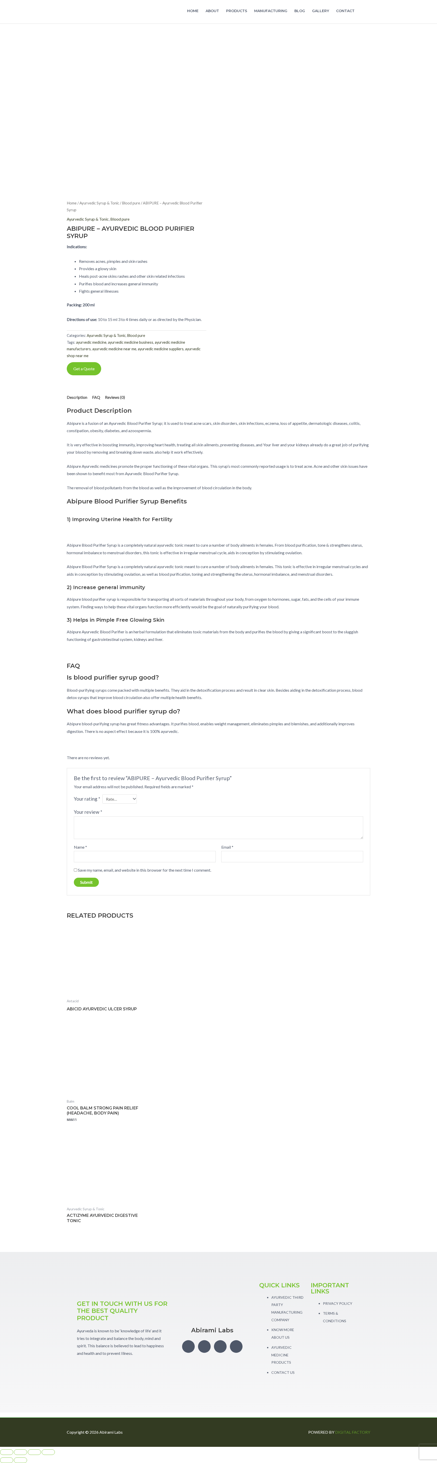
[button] (364, 12)
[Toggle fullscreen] (20, 1452)
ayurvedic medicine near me (114, 349)
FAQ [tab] (96, 397)
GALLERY (320, 11)
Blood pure (131, 203)
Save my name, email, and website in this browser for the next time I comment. (144, 870)
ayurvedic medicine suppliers (161, 349)
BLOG (299, 11)
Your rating (87, 799)
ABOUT (212, 11)
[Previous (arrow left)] (6, 1460)
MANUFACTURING (270, 11)
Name (80, 847)
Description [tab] (77, 397)
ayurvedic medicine (91, 342)
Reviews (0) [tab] (115, 397)
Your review (88, 812)
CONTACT (345, 11)
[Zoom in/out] (6, 1452)
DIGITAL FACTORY (352, 1432)
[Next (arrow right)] (20, 1460)
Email (227, 847)
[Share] (34, 1452)
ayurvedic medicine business (130, 342)
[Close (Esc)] (48, 1452)
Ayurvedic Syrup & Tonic (99, 203)
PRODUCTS (236, 11)
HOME (193, 11)
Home (72, 203)
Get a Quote (84, 368)
